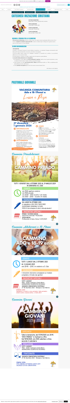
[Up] (57, 224)
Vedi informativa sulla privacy (42, 401)
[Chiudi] (68, 401)
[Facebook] (14, 5)
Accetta (66, 401)
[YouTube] (17, 5)
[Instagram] (19, 5)
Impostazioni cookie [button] (55, 401)
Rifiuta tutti (60, 401)
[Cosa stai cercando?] (69, 5)
